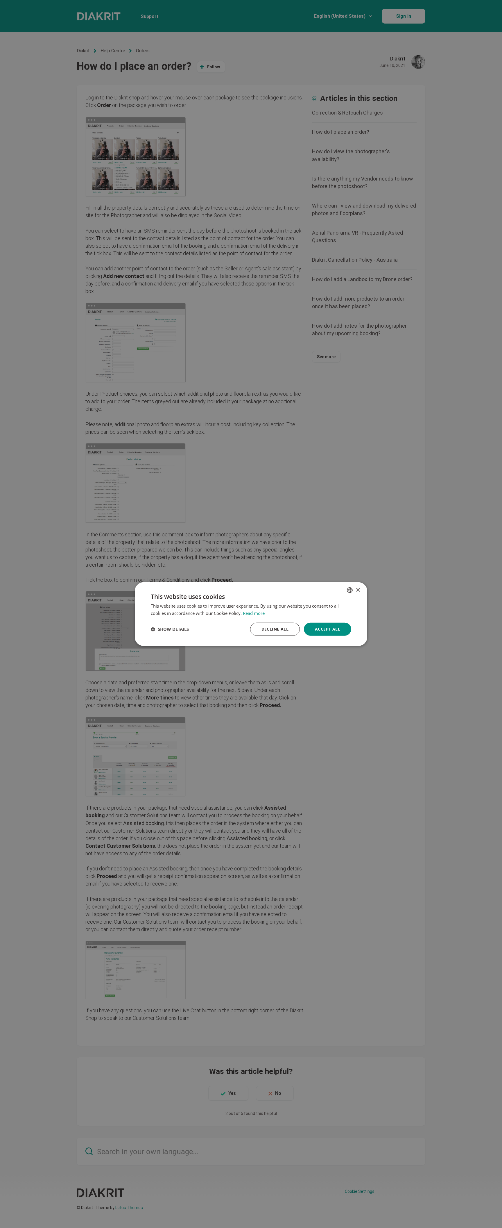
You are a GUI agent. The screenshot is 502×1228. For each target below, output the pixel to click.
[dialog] (251, 614)
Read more (254, 613)
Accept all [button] (327, 629)
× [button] (358, 590)
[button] (170, 629)
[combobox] (350, 590)
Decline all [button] (274, 629)
